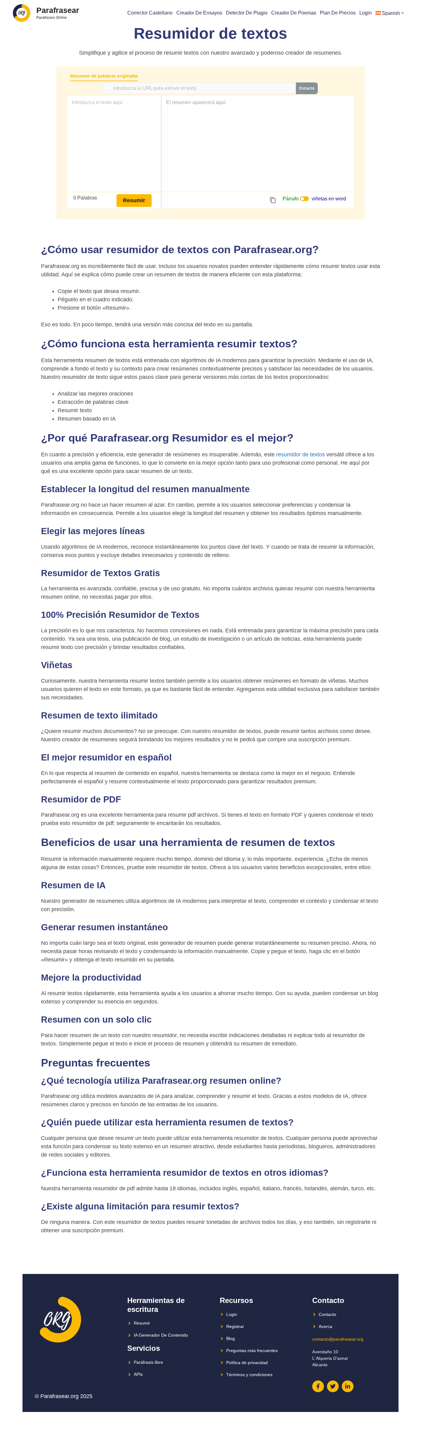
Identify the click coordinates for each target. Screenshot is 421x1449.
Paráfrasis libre (148, 1362)
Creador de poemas (293, 12)
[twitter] (333, 1386)
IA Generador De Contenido (161, 1335)
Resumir (142, 1323)
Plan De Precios (338, 12)
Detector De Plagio (247, 12)
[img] (272, 200)
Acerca (325, 1326)
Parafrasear (57, 10)
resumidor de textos (300, 454)
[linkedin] (348, 1386)
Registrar (235, 1326)
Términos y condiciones (249, 1374)
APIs (138, 1374)
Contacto (327, 1314)
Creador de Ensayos (199, 12)
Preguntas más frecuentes (252, 1350)
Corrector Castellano (150, 12)
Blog (230, 1338)
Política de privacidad (247, 1362)
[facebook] (318, 1386)
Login (365, 12)
